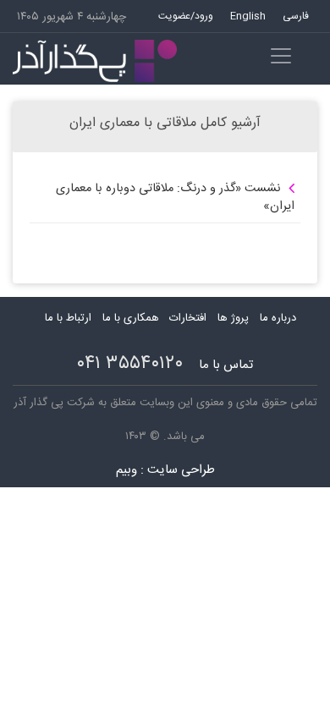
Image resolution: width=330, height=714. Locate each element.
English (248, 16)
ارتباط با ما (68, 318)
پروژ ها (233, 318)
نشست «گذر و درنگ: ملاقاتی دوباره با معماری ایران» (175, 198)
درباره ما (278, 318)
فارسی (296, 16)
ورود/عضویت (185, 16)
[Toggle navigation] (281, 56)
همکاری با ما (130, 318)
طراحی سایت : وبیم (165, 470)
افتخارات (187, 318)
